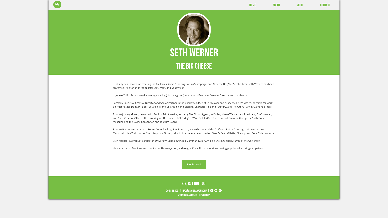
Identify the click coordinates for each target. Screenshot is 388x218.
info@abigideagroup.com (194, 190)
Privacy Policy (204, 195)
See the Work (194, 164)
